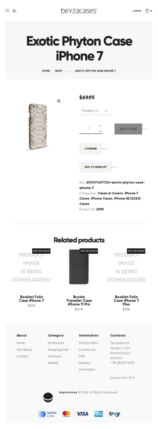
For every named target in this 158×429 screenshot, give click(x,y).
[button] (58, 101)
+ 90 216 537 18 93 (122, 363)
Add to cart (128, 129)
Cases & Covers (110, 193)
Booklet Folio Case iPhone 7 (31, 299)
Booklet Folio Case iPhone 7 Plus (126, 300)
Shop (58, 71)
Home (46, 71)
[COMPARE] (37, 267)
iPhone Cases (102, 198)
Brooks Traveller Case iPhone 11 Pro (79, 300)
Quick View (26, 267)
